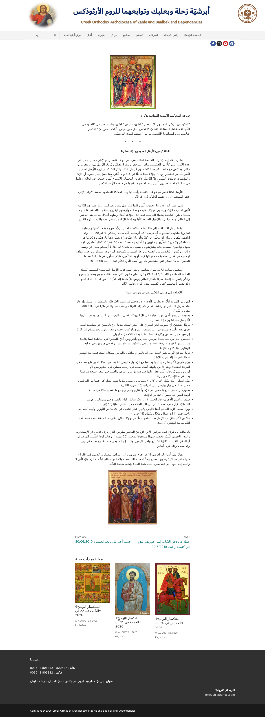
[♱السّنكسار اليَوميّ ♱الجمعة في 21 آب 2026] (132, 589)
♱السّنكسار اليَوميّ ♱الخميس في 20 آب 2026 (169, 623)
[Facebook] (213, 43)
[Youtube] (225, 43)
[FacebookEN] (232, 43)
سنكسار (82, 625)
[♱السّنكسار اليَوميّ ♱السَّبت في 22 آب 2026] (92, 583)
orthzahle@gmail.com (220, 694)
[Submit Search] (55, 35)
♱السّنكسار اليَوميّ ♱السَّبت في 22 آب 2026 (88, 611)
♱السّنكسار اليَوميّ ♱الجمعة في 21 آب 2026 (128, 622)
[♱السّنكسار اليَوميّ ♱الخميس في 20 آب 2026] (172, 589)
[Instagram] (219, 43)
